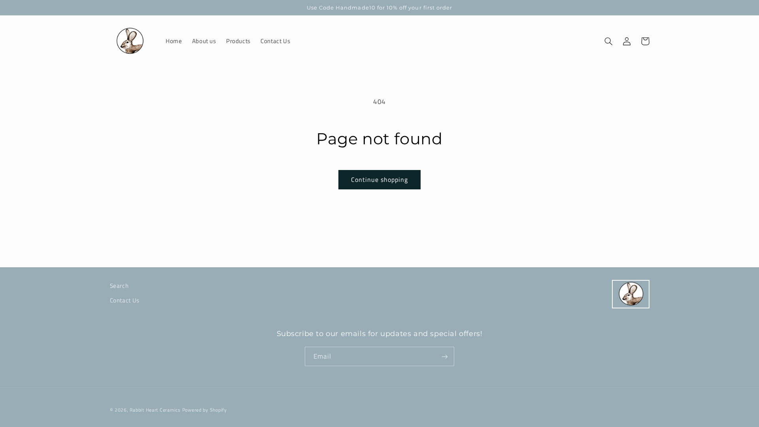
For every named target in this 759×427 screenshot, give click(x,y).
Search (119, 285)
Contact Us (125, 300)
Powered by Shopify (204, 409)
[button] (609, 41)
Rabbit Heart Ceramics (155, 409)
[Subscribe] (445, 356)
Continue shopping (379, 179)
